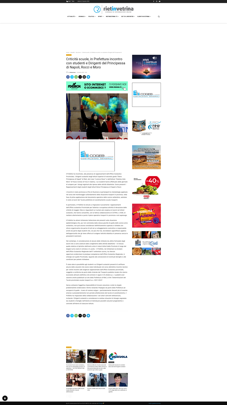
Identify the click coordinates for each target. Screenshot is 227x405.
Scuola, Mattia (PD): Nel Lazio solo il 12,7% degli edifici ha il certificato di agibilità (117, 390)
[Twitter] (72, 77)
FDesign (101, 403)
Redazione (73, 72)
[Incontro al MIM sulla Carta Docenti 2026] (97, 380)
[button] (159, 16)
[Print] (84, 77)
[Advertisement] (113, 36)
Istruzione (78, 52)
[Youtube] (159, 1)
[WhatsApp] (76, 77)
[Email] (80, 77)
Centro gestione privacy (155, 403)
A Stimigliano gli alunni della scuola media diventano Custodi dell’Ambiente (75, 390)
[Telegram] (88, 77)
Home (67, 52)
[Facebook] (153, 1)
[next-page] (70, 396)
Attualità (72, 52)
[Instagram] (156, 1)
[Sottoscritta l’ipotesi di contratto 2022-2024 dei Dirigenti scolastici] (118, 356)
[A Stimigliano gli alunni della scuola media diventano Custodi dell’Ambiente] (76, 380)
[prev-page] (67, 396)
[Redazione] (67, 72)
